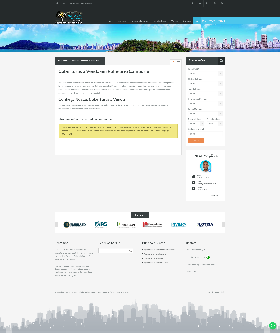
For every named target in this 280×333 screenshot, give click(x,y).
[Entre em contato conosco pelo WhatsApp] (272, 325)
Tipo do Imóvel (194, 89)
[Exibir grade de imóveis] (178, 62)
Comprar (122, 20)
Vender (174, 20)
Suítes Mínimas (195, 109)
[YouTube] (214, 3)
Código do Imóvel (196, 129)
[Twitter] (199, 3)
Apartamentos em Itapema (155, 254)
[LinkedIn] (207, 3)
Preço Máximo (213, 119)
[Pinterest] (221, 3)
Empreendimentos (139, 20)
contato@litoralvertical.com (79, 3)
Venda (65, 61)
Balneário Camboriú (80, 61)
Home (110, 20)
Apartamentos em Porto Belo (156, 263)
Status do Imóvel (195, 79)
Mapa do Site (191, 271)
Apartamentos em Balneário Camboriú (159, 250)
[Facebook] (192, 3)
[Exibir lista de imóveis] (173, 62)
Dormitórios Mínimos (197, 99)
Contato (187, 20)
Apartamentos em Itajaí (153, 258)
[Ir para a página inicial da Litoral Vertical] (69, 17)
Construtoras (159, 20)
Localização (193, 69)
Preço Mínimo (194, 119)
